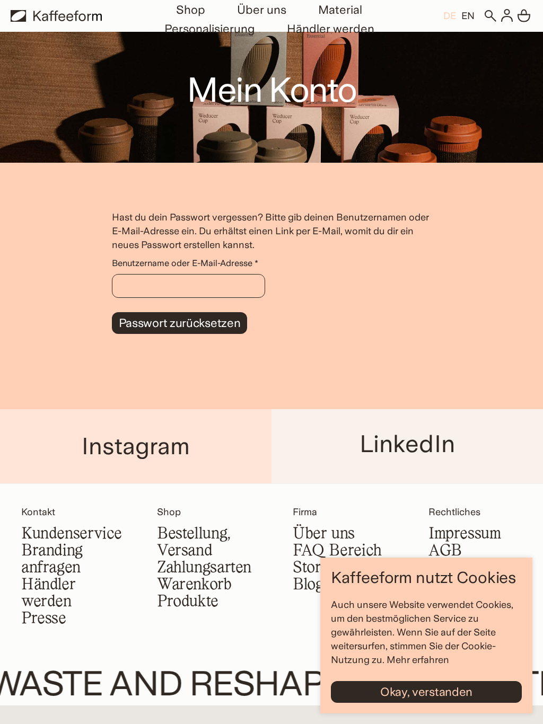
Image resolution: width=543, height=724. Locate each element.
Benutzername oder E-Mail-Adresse (188, 263)
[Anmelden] (506, 16)
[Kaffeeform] (56, 16)
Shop (190, 9)
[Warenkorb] (523, 16)
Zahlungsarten (204, 568)
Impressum (464, 534)
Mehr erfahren (418, 659)
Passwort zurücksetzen (180, 323)
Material (340, 9)
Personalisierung (209, 29)
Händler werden (330, 29)
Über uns (261, 9)
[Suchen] (489, 16)
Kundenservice (71, 534)
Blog (308, 585)
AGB (445, 551)
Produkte (187, 602)
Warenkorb (194, 585)
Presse (43, 619)
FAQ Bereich (337, 551)
